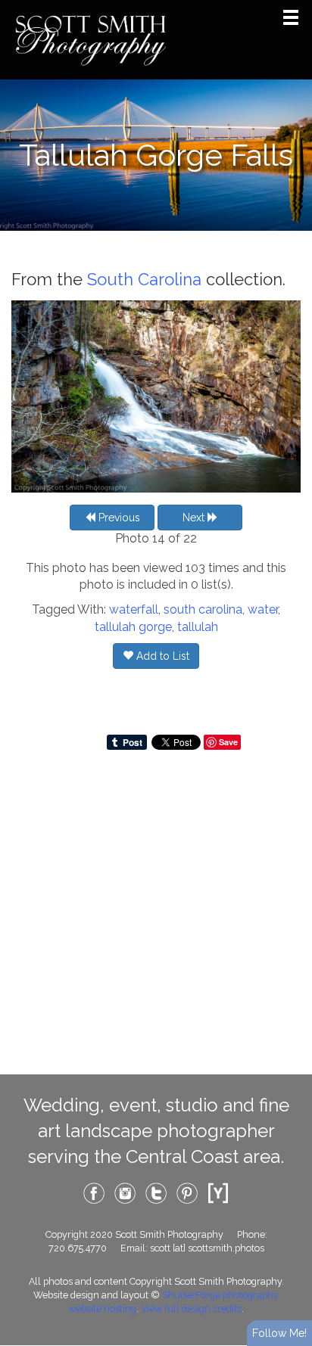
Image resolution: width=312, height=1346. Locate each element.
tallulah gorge (133, 627)
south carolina (203, 609)
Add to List (161, 656)
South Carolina (144, 279)
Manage (292, 7)
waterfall (133, 609)
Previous (117, 517)
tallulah (197, 627)
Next (195, 517)
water (263, 609)
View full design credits (191, 1308)
